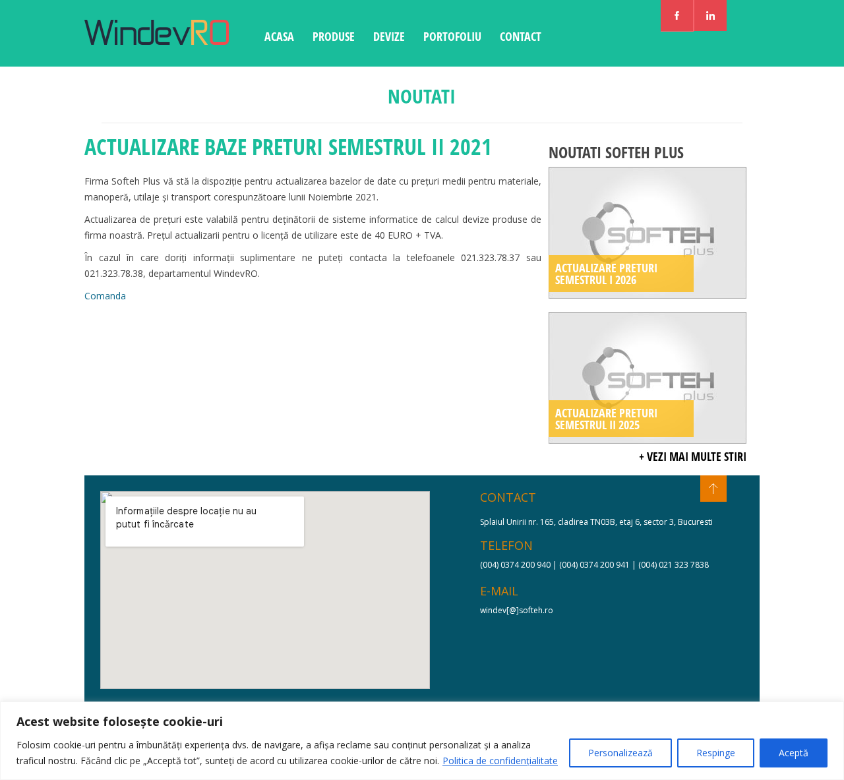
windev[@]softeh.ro (516, 610)
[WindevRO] (156, 41)
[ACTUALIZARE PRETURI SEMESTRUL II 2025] (647, 440)
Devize (389, 36)
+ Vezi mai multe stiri (692, 456)
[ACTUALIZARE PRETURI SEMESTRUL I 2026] (647, 295)
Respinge (715, 752)
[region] (422, 741)
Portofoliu (452, 36)
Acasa (279, 36)
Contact (520, 36)
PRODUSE (334, 36)
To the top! (713, 488)
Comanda (105, 295)
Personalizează (620, 752)
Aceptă (793, 752)
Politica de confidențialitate (500, 760)
